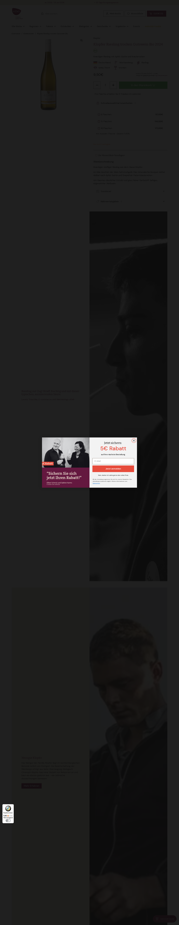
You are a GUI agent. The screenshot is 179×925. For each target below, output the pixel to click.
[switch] (8, 820)
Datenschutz (96, 483)
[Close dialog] (134, 440)
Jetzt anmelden (113, 468)
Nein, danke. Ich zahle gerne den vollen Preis (113, 475)
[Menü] (12, 805)
